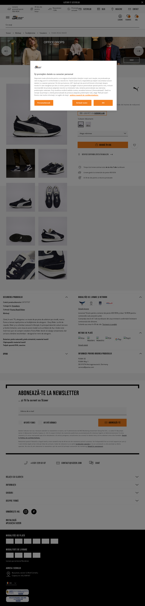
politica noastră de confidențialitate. (84, 95)
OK (103, 103)
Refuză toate (81, 103)
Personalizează (43, 103)
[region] (73, 86)
